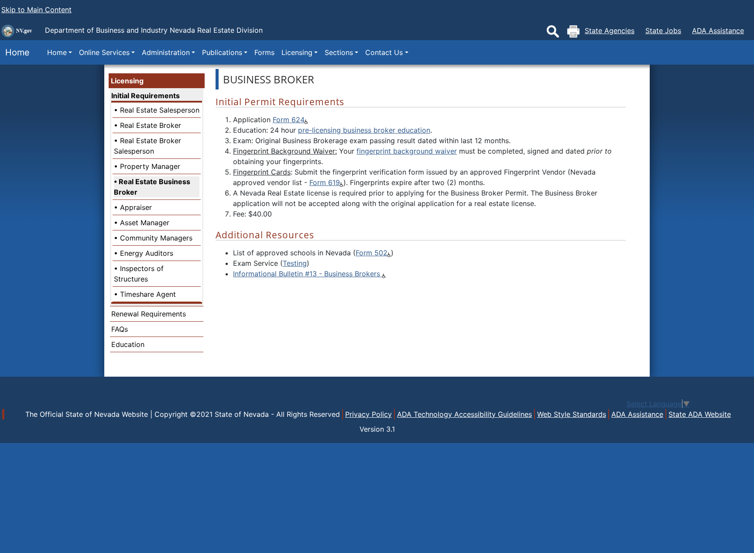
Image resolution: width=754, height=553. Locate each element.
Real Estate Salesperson (159, 110)
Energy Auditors (146, 253)
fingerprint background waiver (406, 151)
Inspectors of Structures (139, 273)
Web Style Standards (571, 414)
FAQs (119, 329)
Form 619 (324, 182)
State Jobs (663, 30)
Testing (295, 263)
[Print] (573, 31)
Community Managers (156, 238)
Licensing (127, 80)
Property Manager (150, 166)
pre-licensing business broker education (364, 130)
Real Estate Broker (150, 125)
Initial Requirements (145, 95)
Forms (264, 52)
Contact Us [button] (384, 52)
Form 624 (289, 119)
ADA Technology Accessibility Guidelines (464, 414)
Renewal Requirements (148, 313)
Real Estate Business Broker (152, 186)
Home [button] (57, 52)
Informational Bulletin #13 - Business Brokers (307, 273)
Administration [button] (166, 52)
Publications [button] (222, 52)
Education (127, 344)
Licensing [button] (296, 52)
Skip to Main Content (36, 9)
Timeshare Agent (148, 294)
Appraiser (136, 207)
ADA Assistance (718, 30)
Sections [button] (339, 52)
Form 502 (371, 252)
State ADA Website (699, 414)
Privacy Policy (368, 414)
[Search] (553, 31)
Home (15, 52)
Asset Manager (144, 222)
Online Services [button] (104, 52)
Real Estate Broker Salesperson (147, 145)
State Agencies (609, 30)
